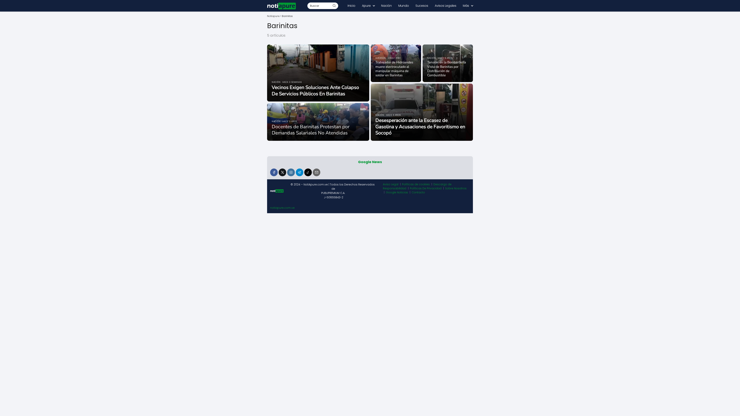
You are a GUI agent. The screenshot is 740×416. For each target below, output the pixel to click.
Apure (366, 5)
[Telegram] (299, 172)
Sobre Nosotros (456, 188)
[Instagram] (291, 172)
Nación (386, 5)
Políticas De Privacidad (425, 188)
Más (466, 5)
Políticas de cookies (416, 184)
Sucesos (421, 5)
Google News (370, 161)
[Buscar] (334, 6)
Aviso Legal (390, 184)
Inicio (351, 5)
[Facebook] (274, 172)
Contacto (418, 192)
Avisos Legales (445, 5)
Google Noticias (397, 192)
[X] (282, 172)
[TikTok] (308, 172)
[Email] (316, 172)
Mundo (403, 5)
